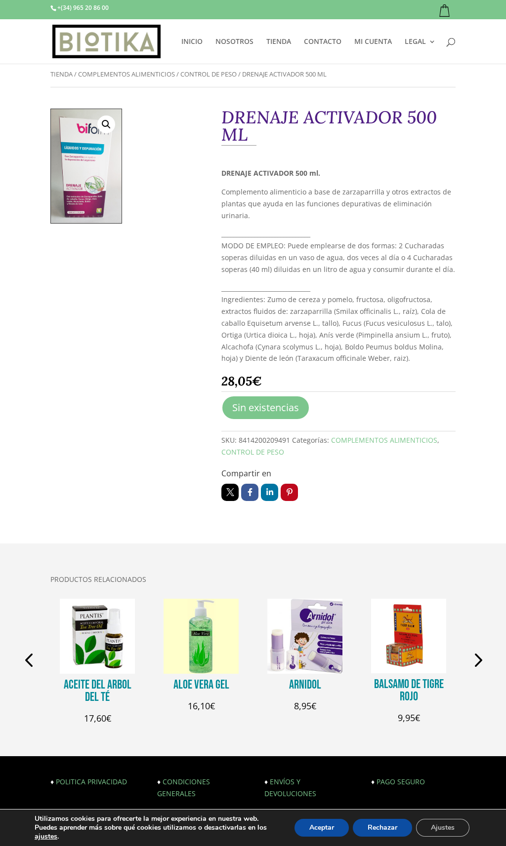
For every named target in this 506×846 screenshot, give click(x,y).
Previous (31, 661)
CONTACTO (322, 42)
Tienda (61, 74)
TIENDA (278, 42)
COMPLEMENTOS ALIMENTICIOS (126, 74)
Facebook (249, 492)
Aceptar (321, 827)
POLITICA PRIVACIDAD (91, 781)
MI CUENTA (373, 42)
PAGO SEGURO (401, 781)
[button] (106, 124)
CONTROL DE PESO (208, 74)
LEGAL (415, 42)
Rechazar (382, 827)
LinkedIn (269, 492)
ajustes (46, 836)
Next (475, 661)
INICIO (192, 42)
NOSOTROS (234, 42)
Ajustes (443, 827)
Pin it (289, 492)
